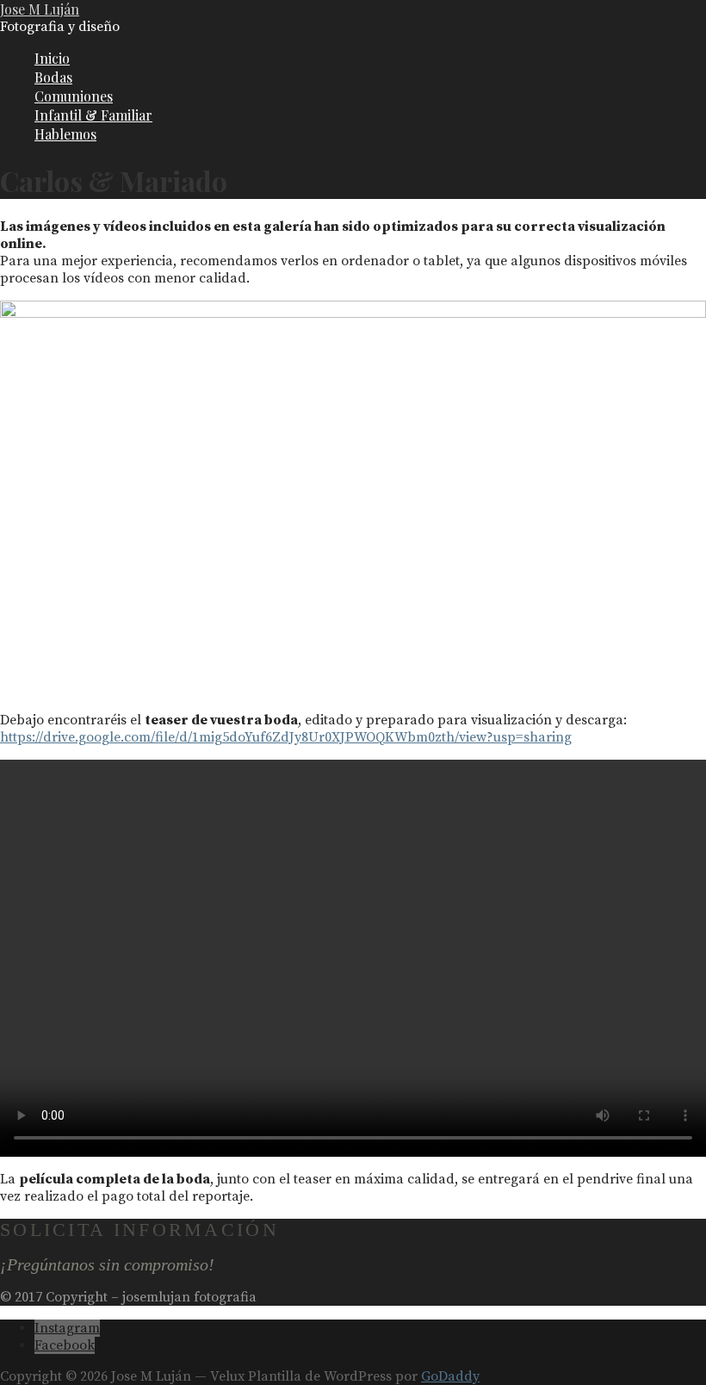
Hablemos (65, 134)
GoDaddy (450, 1376)
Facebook (64, 1345)
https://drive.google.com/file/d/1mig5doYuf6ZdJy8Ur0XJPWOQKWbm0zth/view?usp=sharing (286, 737)
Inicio (52, 58)
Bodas (53, 77)
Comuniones (73, 96)
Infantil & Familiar (93, 115)
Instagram (67, 1328)
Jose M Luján (39, 9)
